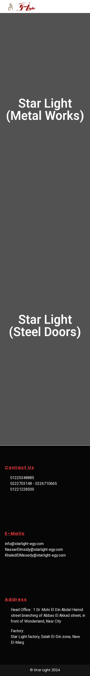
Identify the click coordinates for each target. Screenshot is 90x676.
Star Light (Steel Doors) (45, 325)
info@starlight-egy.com (24, 543)
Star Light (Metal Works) (45, 109)
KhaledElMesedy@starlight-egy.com (35, 555)
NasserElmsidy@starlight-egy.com (34, 549)
